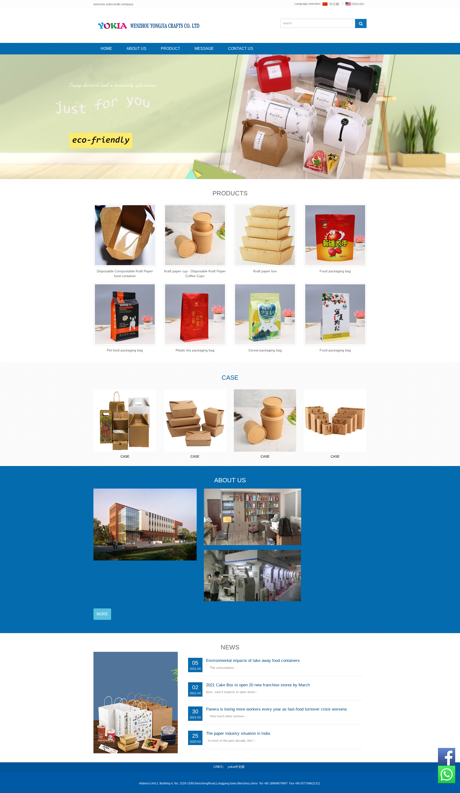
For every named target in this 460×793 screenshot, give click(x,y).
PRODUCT (170, 49)
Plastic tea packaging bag (195, 350)
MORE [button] (102, 614)
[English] (354, 4)
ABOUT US (136, 49)
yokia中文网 (236, 767)
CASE (125, 456)
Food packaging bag (335, 271)
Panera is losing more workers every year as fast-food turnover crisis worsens (276, 709)
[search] (361, 23)
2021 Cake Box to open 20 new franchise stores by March (258, 685)
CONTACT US (240, 49)
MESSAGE (204, 49)
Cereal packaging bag (265, 350)
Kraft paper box (265, 271)
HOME (106, 49)
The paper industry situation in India (238, 733)
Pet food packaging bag (125, 350)
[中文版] (331, 4)
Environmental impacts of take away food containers (253, 660)
